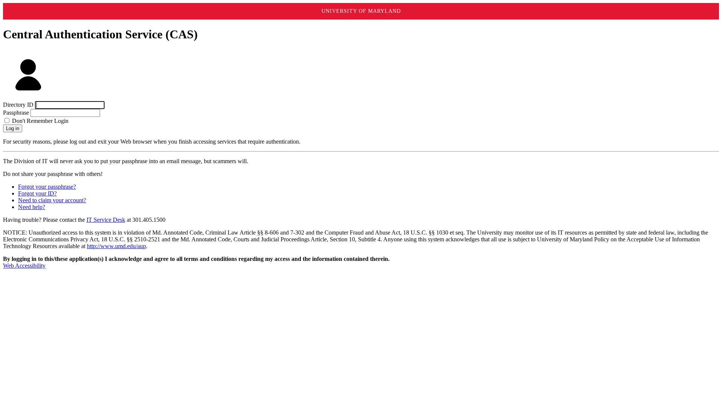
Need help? (31, 207)
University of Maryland (361, 11)
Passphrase (16, 112)
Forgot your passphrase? (47, 186)
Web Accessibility (24, 265)
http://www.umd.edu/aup (116, 246)
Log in (12, 128)
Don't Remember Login (39, 121)
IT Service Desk (105, 220)
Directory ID (18, 105)
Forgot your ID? (37, 193)
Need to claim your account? (52, 200)
